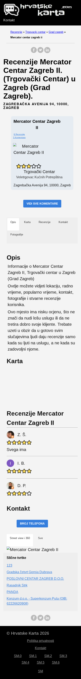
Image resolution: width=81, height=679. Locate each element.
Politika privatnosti (40, 641)
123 (9, 565)
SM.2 (48, 656)
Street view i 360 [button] (20, 538)
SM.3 (63, 656)
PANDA (12, 592)
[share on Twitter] (40, 52)
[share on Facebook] (34, 52)
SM (40, 671)
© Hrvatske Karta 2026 (28, 633)
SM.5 (40, 662)
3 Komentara (19, 137)
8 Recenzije (19, 134)
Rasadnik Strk (17, 585)
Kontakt (9, 20)
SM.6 (56, 662)
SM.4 (25, 662)
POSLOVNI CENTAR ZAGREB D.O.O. (35, 578)
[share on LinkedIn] (47, 52)
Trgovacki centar (35, 32)
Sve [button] (40, 538)
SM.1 (33, 656)
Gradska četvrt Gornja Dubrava (29, 572)
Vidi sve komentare (42, 203)
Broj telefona (32, 523)
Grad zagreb (56, 32)
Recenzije (16, 32)
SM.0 (18, 656)
